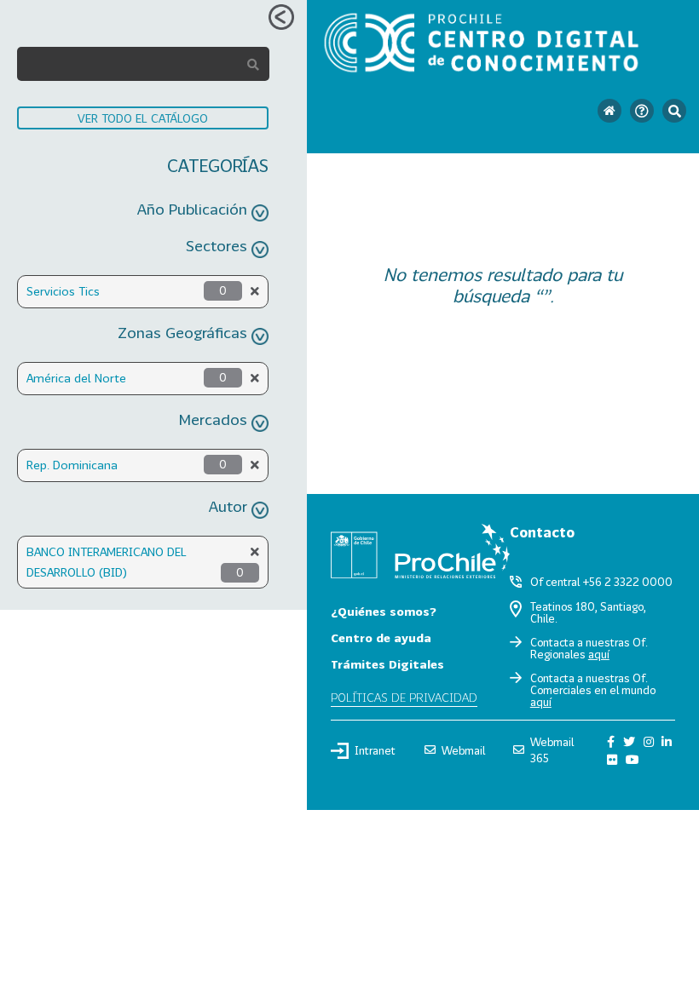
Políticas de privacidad (404, 697)
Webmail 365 (552, 750)
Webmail (463, 750)
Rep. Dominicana (72, 464)
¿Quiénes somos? (383, 611)
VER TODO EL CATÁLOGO (143, 118)
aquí (598, 654)
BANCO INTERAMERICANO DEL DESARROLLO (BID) (106, 561)
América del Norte (76, 377)
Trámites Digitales (387, 664)
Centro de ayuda (381, 637)
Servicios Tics (63, 291)
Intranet (375, 750)
